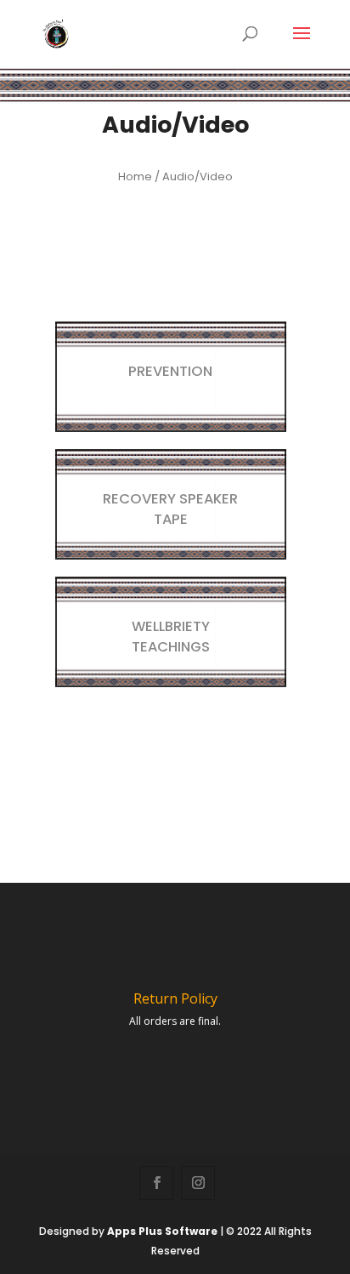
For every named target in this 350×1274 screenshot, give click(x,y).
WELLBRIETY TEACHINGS (171, 637)
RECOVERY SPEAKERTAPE (170, 509)
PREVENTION (170, 371)
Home (135, 176)
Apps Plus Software (162, 1231)
